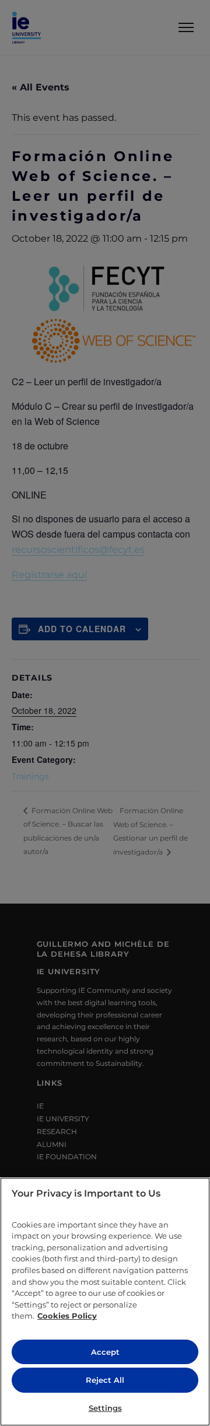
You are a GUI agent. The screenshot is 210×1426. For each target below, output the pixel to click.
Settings (105, 1408)
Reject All (105, 1380)
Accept (105, 1352)
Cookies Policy (67, 1315)
